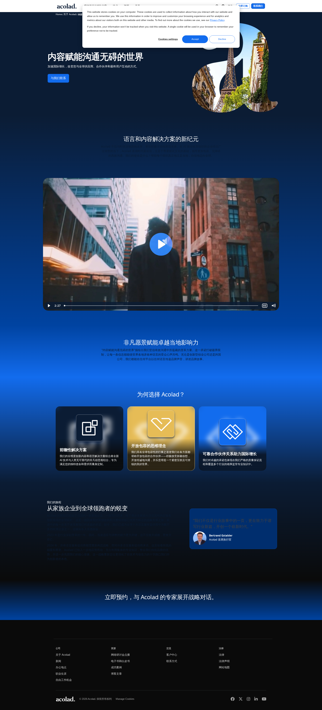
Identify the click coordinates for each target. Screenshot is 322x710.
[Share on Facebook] (233, 699)
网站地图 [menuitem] (224, 667)
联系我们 (258, 6)
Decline (222, 39)
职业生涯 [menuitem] (61, 673)
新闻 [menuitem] (58, 661)
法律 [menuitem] (221, 654)
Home (59, 14)
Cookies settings (168, 39)
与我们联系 (58, 78)
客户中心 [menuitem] (171, 654)
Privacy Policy (217, 20)
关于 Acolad (70, 14)
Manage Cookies (125, 698)
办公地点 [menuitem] (61, 667)
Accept (195, 39)
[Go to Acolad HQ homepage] (66, 6)
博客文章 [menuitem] (116, 673)
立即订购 (243, 6)
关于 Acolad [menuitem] (63, 654)
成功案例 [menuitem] (116, 667)
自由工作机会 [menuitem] (64, 679)
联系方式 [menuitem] (171, 661)
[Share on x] (241, 699)
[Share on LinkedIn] (256, 699)
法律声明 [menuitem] (224, 661)
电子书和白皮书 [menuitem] (120, 661)
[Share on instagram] (248, 699)
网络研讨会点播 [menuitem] (120, 654)
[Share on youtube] (264, 699)
